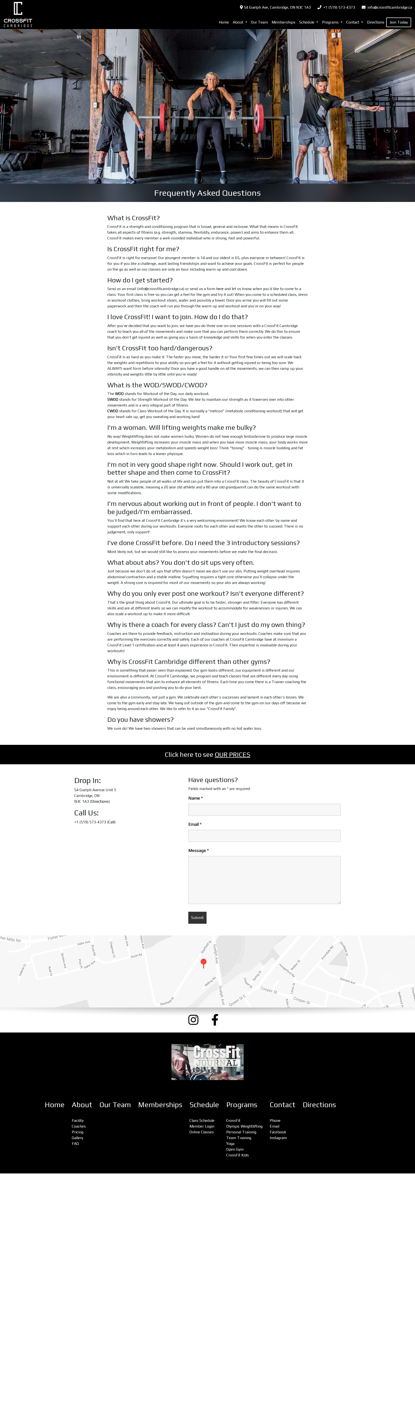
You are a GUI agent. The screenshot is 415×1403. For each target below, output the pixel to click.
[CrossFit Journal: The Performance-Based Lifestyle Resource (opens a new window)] (207, 1062)
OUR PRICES (232, 754)
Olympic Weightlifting (244, 1126)
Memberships (283, 22)
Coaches (79, 1126)
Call (111, 822)
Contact (282, 1104)
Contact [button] (353, 22)
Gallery (77, 1138)
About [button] (238, 22)
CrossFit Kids (237, 1155)
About (82, 1104)
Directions (375, 22)
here (220, 288)
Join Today (399, 22)
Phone (275, 1120)
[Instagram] (196, 1020)
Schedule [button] (307, 22)
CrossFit (233, 1120)
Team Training (238, 1138)
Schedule (204, 1104)
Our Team (259, 22)
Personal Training (241, 1132)
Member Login (201, 1126)
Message (198, 850)
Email (194, 824)
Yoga (230, 1143)
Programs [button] (331, 22)
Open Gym (235, 1149)
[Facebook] (219, 1020)
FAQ (75, 1143)
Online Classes (201, 1132)
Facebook (278, 1132)
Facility (78, 1120)
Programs (241, 1104)
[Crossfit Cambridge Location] (207, 971)
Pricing (77, 1132)
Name (195, 798)
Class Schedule (201, 1120)
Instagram (278, 1138)
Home (224, 22)
